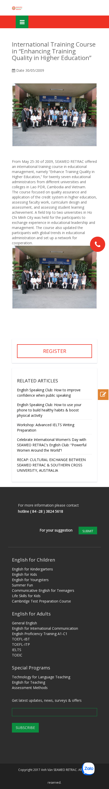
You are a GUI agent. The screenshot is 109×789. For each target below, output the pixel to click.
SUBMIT (87, 531)
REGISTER (54, 351)
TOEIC (17, 655)
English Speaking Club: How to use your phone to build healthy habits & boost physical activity (49, 410)
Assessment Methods (30, 687)
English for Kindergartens (32, 569)
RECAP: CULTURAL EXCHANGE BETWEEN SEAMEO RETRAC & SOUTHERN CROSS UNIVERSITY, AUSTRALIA (51, 465)
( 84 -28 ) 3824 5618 (46, 511)
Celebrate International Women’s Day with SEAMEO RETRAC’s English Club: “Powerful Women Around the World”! (51, 445)
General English (24, 623)
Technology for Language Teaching (41, 677)
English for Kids (24, 574)
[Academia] (17, 7)
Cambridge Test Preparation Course (41, 601)
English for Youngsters (30, 579)
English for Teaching (28, 682)
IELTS (16, 649)
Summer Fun (22, 585)
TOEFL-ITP (21, 644)
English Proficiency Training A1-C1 (39, 633)
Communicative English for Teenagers (43, 590)
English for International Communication (45, 628)
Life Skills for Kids (26, 595)
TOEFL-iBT (21, 639)
